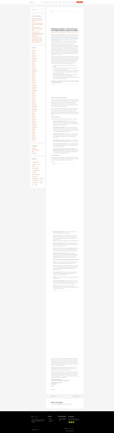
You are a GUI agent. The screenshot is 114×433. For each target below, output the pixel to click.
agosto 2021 (34, 128)
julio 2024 (33, 74)
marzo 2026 (34, 55)
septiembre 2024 (34, 71)
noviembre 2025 (34, 58)
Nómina (41, 180)
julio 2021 (33, 130)
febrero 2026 (34, 56)
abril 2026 (33, 53)
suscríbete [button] (53, 389)
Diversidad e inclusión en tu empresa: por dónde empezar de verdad (37, 29)
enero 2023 (33, 103)
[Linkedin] (73, 422)
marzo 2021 (34, 136)
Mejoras (41, 178)
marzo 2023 (34, 100)
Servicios (67, 2)
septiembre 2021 (34, 127)
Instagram (53, 386)
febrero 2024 (34, 82)
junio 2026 (33, 51)
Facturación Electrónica (35, 149)
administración (36, 162)
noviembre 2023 (34, 87)
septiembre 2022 (34, 109)
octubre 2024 (34, 69)
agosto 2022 (34, 111)
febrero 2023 (34, 101)
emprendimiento (36, 170)
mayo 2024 (33, 77)
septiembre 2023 (34, 90)
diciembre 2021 (34, 122)
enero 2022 (33, 120)
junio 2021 (33, 132)
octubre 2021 (34, 125)
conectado (60, 404)
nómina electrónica (35, 182)
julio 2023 (33, 93)
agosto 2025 (34, 61)
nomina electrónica (35, 180)
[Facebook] (69, 422)
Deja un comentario (54, 32)
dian (37, 166)
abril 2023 (33, 98)
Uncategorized (34, 153)
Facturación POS (34, 176)
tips (32, 184)
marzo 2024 (34, 80)
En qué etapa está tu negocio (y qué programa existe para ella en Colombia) (37, 20)
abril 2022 (33, 117)
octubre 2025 (34, 59)
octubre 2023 (34, 88)
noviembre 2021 (34, 124)
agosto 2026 (34, 50)
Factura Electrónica (54, 2)
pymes (41, 182)
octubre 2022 (34, 108)
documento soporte (35, 168)
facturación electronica (36, 174)
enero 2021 (33, 140)
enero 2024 (33, 83)
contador (33, 166)
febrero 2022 (34, 119)
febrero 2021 (34, 138)
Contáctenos (73, 2)
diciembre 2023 (34, 85)
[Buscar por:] (38, 9)
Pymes (33, 151)
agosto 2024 (34, 72)
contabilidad (34, 164)
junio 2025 (33, 64)
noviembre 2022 (34, 106)
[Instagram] (71, 422)
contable (38, 164)
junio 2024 (33, 75)
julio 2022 (33, 112)
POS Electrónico (47, 2)
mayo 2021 (33, 133)
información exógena (35, 178)
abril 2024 (33, 79)
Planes (60, 2)
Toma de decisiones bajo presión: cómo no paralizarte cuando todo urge (37, 24)
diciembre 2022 (34, 104)
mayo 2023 (33, 96)
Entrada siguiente (76, 396)
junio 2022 (33, 114)
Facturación (34, 172)
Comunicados (34, 148)
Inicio (42, 2)
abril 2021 (33, 135)
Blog (64, 2)
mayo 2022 (33, 116)
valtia (36, 184)
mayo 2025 (33, 66)
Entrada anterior (53, 396)
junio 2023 (33, 95)
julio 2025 (33, 63)
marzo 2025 (34, 67)
